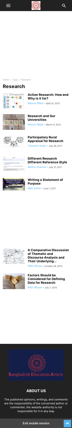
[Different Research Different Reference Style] (14, 164)
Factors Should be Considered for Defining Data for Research (46, 278)
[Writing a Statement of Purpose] (14, 184)
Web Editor (34, 188)
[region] (36, 46)
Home (6, 79)
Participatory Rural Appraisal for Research (45, 139)
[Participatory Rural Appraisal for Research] (14, 141)
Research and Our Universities (41, 118)
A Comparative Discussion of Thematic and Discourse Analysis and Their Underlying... (48, 255)
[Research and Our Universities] (14, 122)
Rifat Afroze (35, 265)
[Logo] (36, 379)
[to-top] (67, 422)
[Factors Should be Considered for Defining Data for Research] (14, 281)
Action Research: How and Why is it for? (48, 96)
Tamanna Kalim (37, 145)
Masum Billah (35, 103)
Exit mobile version (36, 423)
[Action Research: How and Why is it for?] (14, 101)
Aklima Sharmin (37, 166)
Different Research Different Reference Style (47, 160)
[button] (8, 5)
